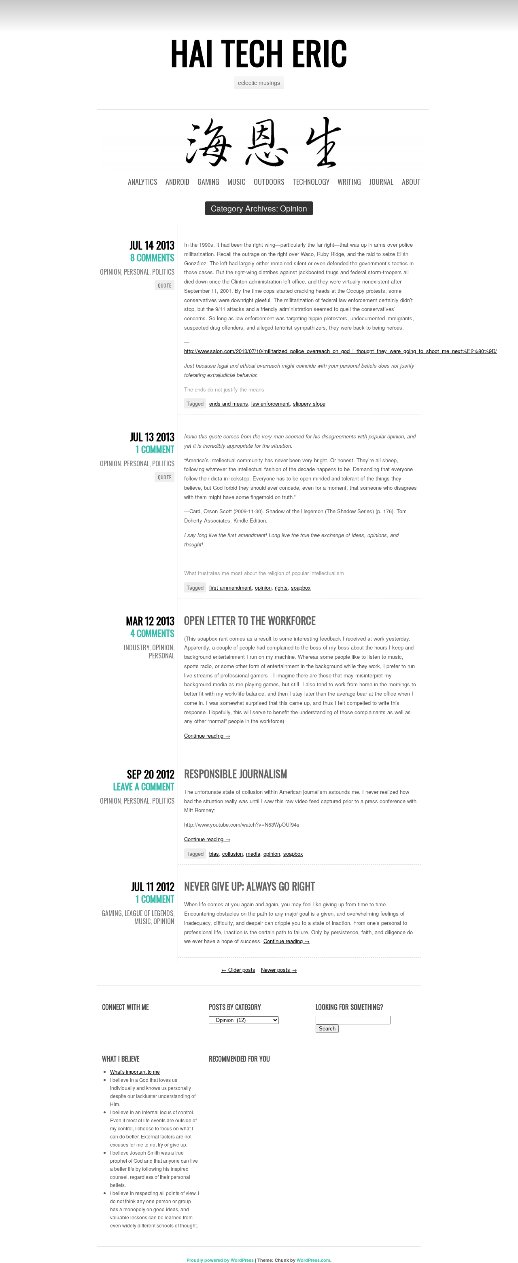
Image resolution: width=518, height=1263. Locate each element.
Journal (381, 181)
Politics (163, 272)
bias (214, 853)
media (253, 853)
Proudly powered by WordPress (220, 1260)
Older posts (238, 969)
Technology (311, 181)
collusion (232, 853)
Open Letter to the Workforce (250, 620)
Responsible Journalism (235, 773)
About (411, 181)
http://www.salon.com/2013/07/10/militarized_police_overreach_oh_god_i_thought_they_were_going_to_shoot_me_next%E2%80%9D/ (340, 351)
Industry (136, 647)
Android (177, 181)
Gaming (208, 181)
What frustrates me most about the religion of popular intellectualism (264, 573)
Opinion (110, 272)
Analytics (142, 181)
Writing (349, 181)
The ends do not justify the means (224, 389)
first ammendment (230, 587)
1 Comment (155, 448)
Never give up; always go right (249, 885)
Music (236, 181)
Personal (136, 272)
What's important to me (135, 1071)
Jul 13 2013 (152, 436)
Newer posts (279, 969)
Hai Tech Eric (259, 52)
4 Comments (152, 632)
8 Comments (152, 257)
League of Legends (149, 913)
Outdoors (269, 181)
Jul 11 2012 (152, 886)
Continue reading (207, 735)
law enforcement (270, 403)
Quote (164, 285)
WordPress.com (313, 1260)
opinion (263, 587)
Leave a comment (143, 786)
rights (281, 587)
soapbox (301, 587)
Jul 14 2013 (152, 244)
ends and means (228, 403)
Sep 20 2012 (150, 773)
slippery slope (309, 403)
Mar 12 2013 (150, 620)
